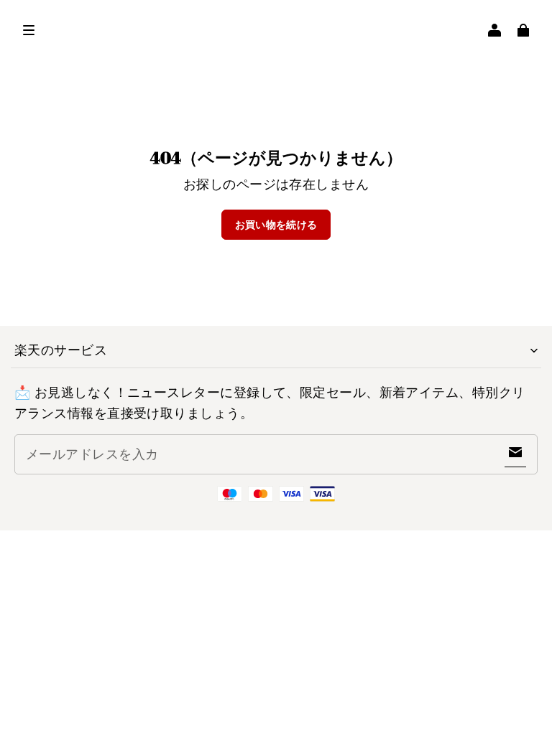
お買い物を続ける (276, 224)
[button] (28, 30)
